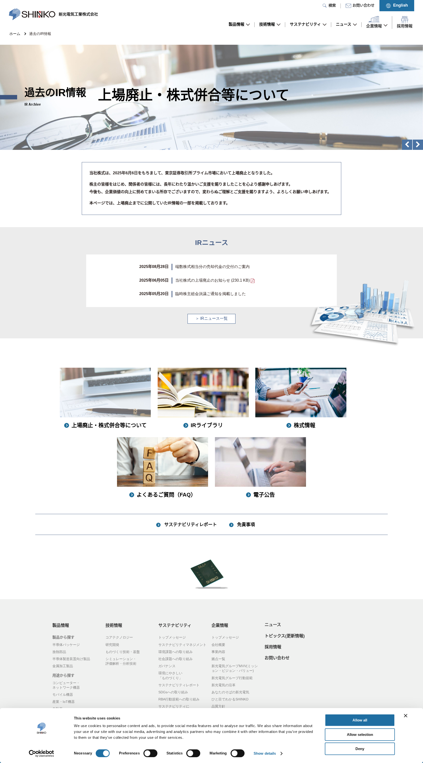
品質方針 (218, 706)
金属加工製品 (62, 666)
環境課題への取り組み (175, 652)
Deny (359, 749)
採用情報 (273, 647)
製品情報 (236, 24)
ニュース (343, 24)
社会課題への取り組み (175, 659)
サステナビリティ (305, 24)
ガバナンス (167, 666)
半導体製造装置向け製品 (71, 659)
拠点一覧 (218, 659)
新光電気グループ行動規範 (232, 678)
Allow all (359, 720)
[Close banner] (405, 715)
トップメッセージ (172, 637)
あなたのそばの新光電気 (230, 692)
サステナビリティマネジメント (182, 645)
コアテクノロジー (119, 637)
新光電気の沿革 (223, 685)
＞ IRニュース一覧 (211, 319)
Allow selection (360, 734)
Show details (265, 753)
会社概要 (218, 645)
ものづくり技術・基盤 (123, 652)
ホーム (14, 34)
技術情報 (267, 24)
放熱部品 (59, 652)
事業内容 (218, 652)
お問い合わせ (277, 658)
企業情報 (220, 625)
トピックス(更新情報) (285, 636)
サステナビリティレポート (179, 685)
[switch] (150, 753)
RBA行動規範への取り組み (179, 699)
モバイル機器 (62, 695)
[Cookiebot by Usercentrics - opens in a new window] (41, 753)
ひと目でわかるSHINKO (230, 699)
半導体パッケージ (66, 645)
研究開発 (112, 645)
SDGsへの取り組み (173, 692)
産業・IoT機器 (63, 702)
